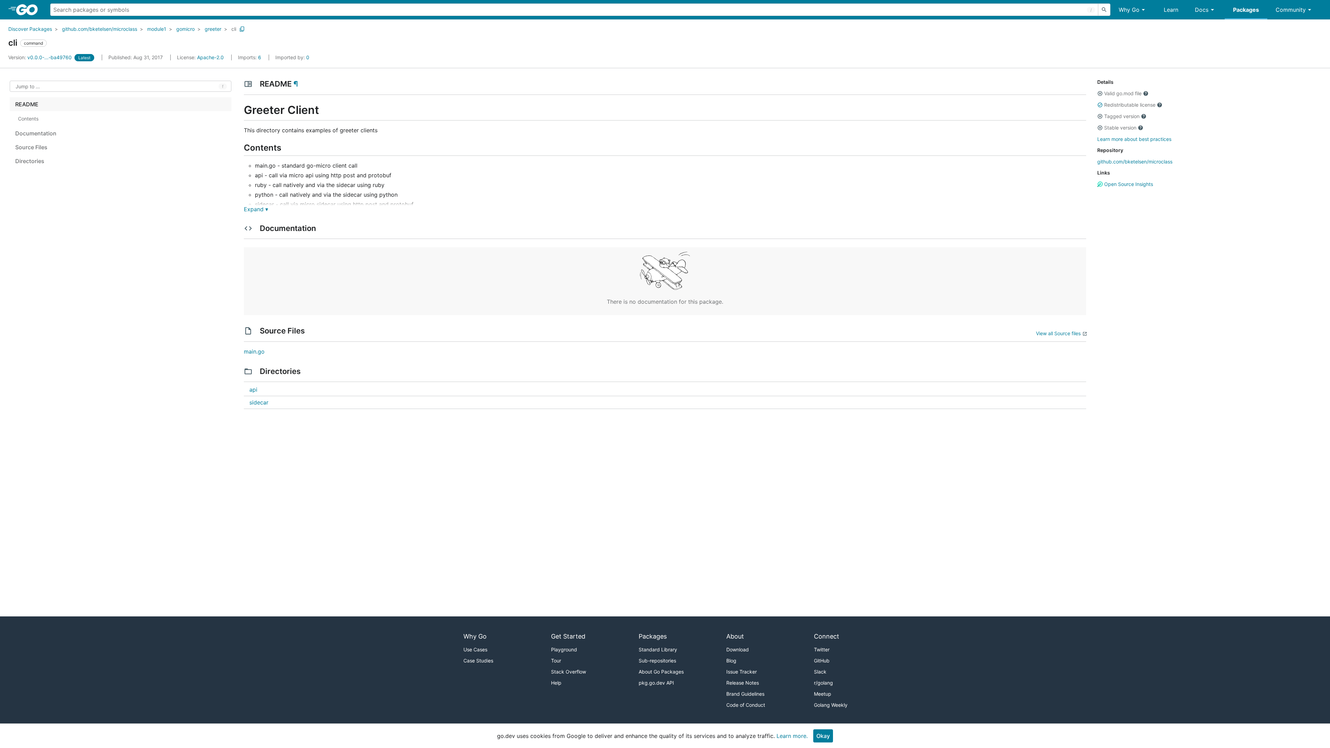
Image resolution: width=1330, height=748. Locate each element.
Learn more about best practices (1134, 139)
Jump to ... (28, 86)
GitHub (822, 661)
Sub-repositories (657, 661)
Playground (564, 649)
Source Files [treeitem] (31, 147)
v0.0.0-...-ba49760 (40, 57)
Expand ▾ (256, 209)
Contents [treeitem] (28, 119)
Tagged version (1122, 116)
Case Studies (478, 661)
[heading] (29, 9)
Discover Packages (30, 29)
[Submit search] (1104, 9)
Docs (1201, 9)
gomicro (185, 29)
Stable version (1120, 128)
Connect (826, 636)
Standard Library (658, 649)
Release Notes (742, 683)
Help (556, 683)
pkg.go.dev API (656, 683)
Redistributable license (1130, 105)
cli (233, 29)
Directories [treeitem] (29, 161)
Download (737, 649)
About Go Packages (661, 672)
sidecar (258, 402)
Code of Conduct (745, 705)
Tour (556, 661)
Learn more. (792, 735)
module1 (156, 29)
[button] (1100, 93)
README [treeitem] (26, 104)
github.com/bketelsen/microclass (99, 29)
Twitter (822, 649)
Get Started (568, 636)
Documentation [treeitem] (35, 133)
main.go (254, 351)
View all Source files (1058, 333)
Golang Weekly (831, 705)
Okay (823, 735)
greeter (213, 29)
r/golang (823, 683)
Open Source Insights (1128, 184)
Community (1291, 9)
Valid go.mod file (1123, 93)
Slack (820, 672)
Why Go (1129, 9)
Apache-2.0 (210, 57)
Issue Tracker (741, 672)
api (253, 389)
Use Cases (475, 649)
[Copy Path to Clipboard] (242, 29)
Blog (731, 661)
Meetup (822, 694)
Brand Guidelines (745, 694)
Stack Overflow (568, 672)
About (735, 636)
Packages (1246, 9)
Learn (1171, 9)
